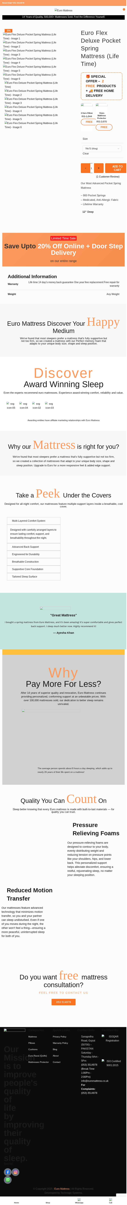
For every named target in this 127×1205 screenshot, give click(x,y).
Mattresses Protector (38, 1061)
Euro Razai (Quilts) (37, 1055)
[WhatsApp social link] (123, 3)
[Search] (118, 10)
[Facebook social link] (115, 3)
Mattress (32, 1035)
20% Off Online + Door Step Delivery (63, 249)
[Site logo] (63, 10)
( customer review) (107, 176)
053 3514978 (18, 3)
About (55, 1055)
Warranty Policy (59, 1042)
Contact (55, 1061)
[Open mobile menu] (3, 10)
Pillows (31, 1042)
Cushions (32, 1048)
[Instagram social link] (119, 3)
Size (85, 139)
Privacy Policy (58, 1035)
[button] (1, 406)
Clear (86, 153)
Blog (54, 1048)
